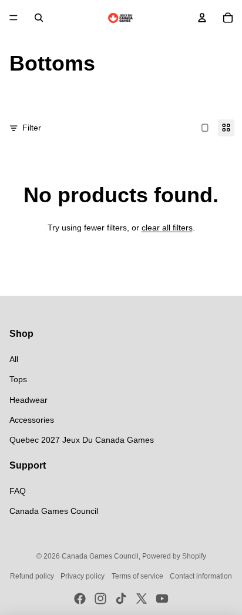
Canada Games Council (53, 511)
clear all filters (167, 227)
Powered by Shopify (174, 556)
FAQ (17, 491)
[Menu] (13, 17)
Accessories (31, 420)
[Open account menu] (202, 18)
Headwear (28, 400)
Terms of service (137, 576)
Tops (18, 379)
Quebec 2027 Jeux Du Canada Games (81, 439)
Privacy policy (82, 576)
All (13, 359)
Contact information (201, 576)
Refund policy (32, 576)
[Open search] (39, 18)
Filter (31, 127)
